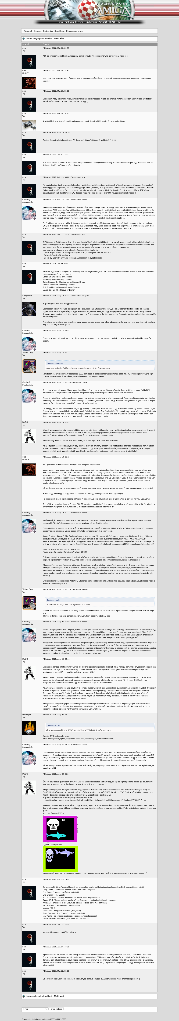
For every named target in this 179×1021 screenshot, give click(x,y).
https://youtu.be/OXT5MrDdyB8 (65, 549)
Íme (44, 932)
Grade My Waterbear (52, 277)
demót (100, 193)
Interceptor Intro (60, 568)
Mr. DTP (25, 73)
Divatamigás (27, 202)
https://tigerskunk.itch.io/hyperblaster (60, 303)
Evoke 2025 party (74, 520)
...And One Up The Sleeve (54, 290)
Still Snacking (49, 287)
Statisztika (48, 31)
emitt (77, 165)
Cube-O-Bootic (51, 255)
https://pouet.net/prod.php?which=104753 (68, 552)
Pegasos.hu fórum (74, 31)
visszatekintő (52, 887)
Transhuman (123, 185)
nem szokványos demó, (60, 979)
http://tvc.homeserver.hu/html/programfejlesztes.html (67, 797)
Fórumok (28, 31)
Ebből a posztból (63, 242)
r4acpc (110, 955)
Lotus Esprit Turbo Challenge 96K (59, 253)
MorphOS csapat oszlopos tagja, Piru (118, 568)
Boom (46, 258)
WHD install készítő (141, 245)
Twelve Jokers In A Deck (54, 285)
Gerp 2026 (72, 955)
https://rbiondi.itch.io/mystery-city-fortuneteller (64, 698)
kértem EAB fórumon (61, 185)
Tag (23, 51)
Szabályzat (60, 31)
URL (92, 672)
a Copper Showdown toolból (85, 565)
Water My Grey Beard (52, 279)
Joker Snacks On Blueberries (56, 282)
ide (126, 56)
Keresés (37, 31)
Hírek (49, 38)
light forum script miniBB (42, 1019)
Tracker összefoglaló (52, 140)
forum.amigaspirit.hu (36, 38)
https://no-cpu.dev (116, 581)
